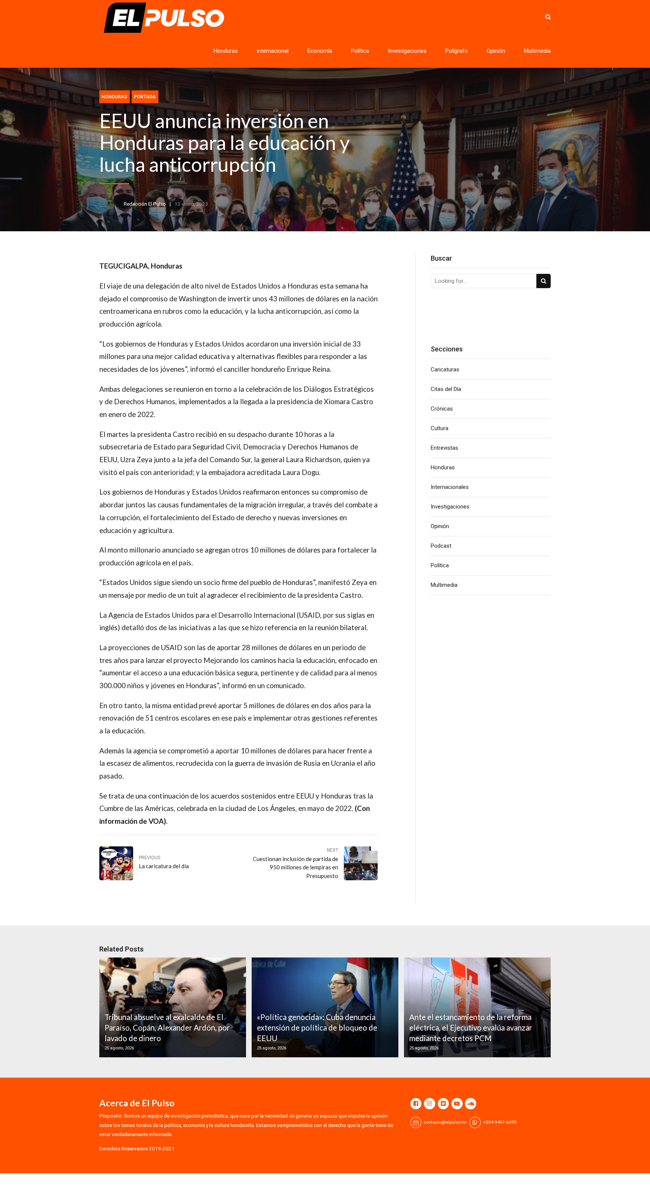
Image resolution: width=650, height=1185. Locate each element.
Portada (145, 96)
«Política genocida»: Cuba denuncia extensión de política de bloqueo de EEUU (317, 1027)
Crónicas (442, 408)
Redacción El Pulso (145, 204)
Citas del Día (446, 389)
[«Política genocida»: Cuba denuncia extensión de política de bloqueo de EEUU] (324, 1007)
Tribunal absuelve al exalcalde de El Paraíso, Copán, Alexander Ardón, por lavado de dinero (167, 1027)
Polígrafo (456, 50)
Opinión (496, 50)
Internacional (273, 50)
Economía (319, 50)
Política (360, 50)
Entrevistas (444, 447)
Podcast (441, 545)
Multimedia (537, 50)
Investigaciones (407, 50)
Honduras (226, 50)
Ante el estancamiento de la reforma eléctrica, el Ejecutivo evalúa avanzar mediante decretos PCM (470, 1027)
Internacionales (450, 487)
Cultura (439, 428)
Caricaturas (445, 369)
